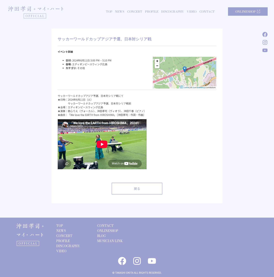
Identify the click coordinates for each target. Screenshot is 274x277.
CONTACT (207, 12)
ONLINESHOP (245, 11)
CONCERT (134, 12)
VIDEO (192, 12)
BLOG (101, 235)
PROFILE (151, 12)
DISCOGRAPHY (172, 12)
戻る (137, 188)
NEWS (119, 12)
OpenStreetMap (198, 87)
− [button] (157, 66)
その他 (81, 68)
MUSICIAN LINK (110, 240)
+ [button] (157, 61)
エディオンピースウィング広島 (89, 64)
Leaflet (186, 87)
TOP (109, 12)
